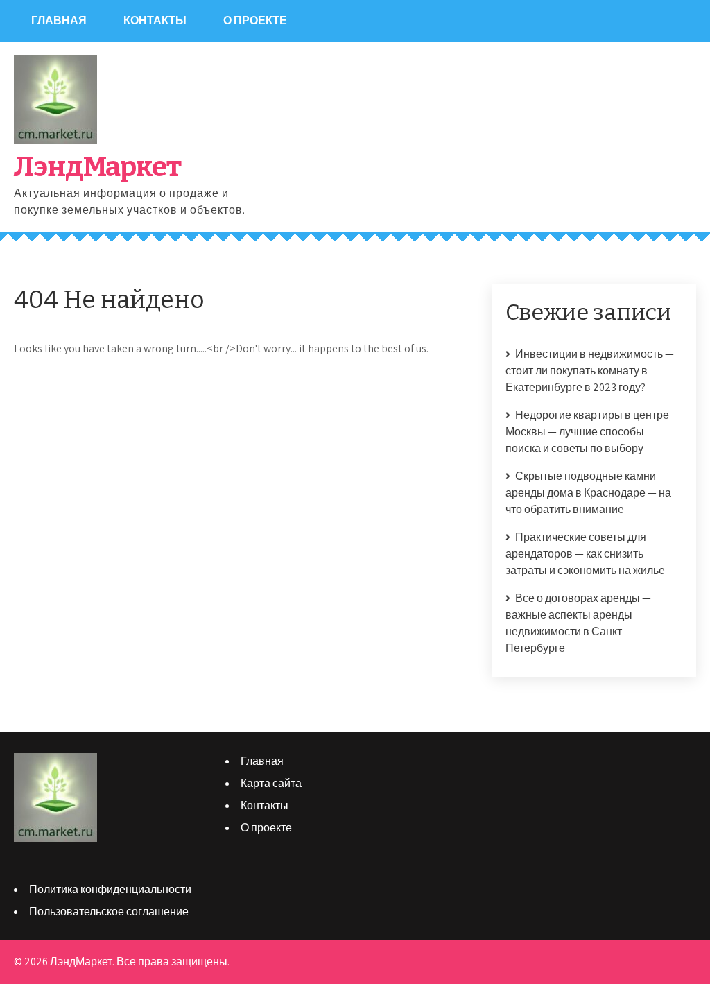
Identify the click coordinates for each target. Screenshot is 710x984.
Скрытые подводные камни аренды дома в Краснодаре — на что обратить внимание (588, 493)
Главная (59, 20)
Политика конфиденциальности (110, 889)
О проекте (255, 20)
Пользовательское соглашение (109, 911)
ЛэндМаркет (97, 167)
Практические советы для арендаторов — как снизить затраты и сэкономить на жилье (585, 554)
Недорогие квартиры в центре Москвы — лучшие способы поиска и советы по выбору (587, 432)
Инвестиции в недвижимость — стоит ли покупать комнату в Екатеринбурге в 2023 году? (589, 371)
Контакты (155, 20)
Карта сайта (271, 783)
